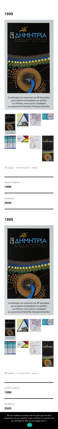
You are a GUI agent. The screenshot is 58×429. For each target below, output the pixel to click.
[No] (54, 420)
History (34, 167)
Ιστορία (35, 373)
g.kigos (11, 167)
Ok (29, 425)
